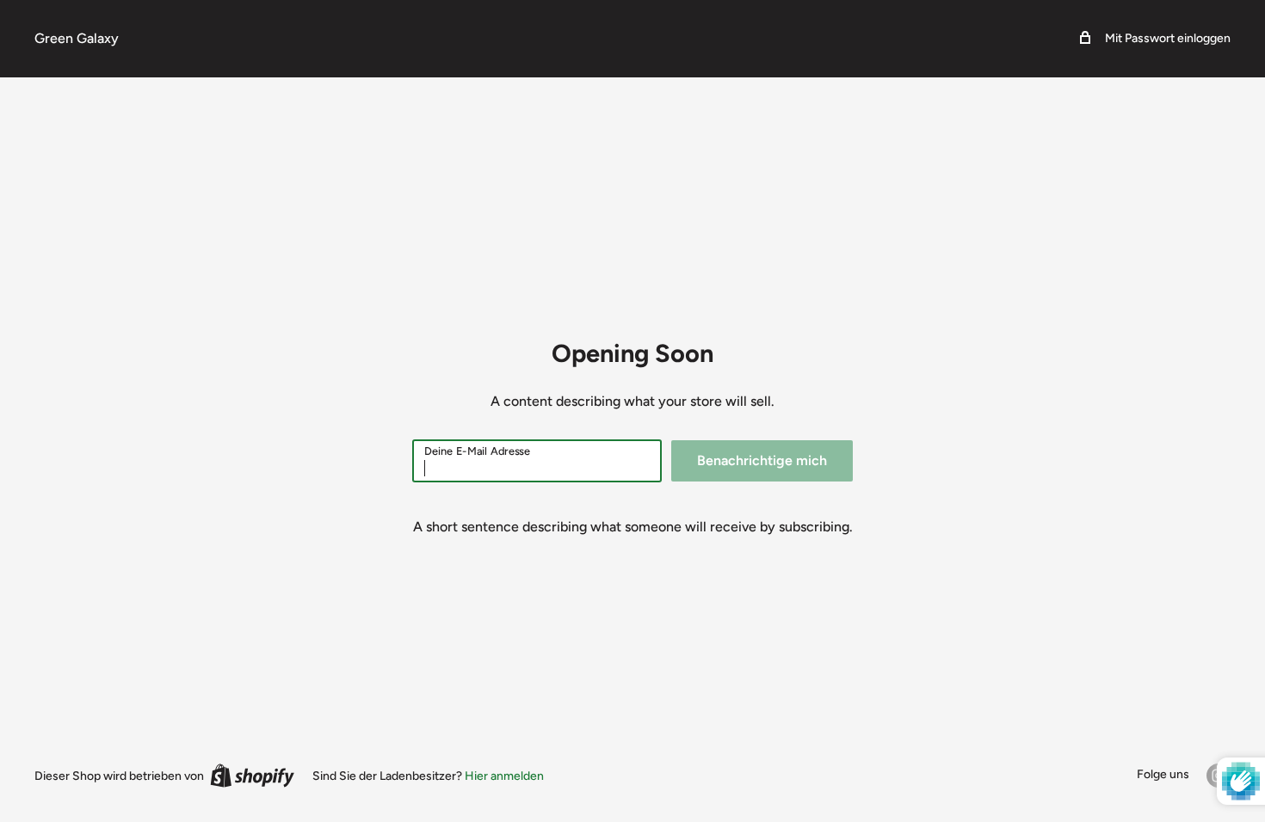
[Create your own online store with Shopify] (252, 776)
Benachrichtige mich (762, 460)
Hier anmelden (504, 776)
